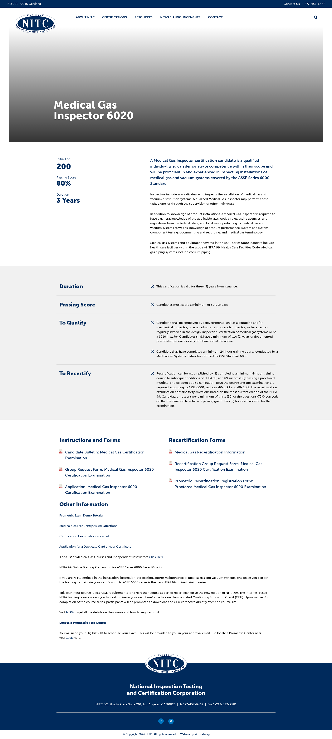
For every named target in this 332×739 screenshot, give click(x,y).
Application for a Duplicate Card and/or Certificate (95, 546)
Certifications (114, 17)
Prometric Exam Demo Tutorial (81, 515)
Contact (215, 17)
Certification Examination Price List (84, 536)
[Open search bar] (316, 17)
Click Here (156, 557)
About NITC (85, 17)
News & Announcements (180, 17)
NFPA (70, 612)
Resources (143, 17)
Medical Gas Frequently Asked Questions (88, 526)
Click (69, 637)
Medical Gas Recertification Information (210, 452)
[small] (161, 721)
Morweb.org (202, 734)
